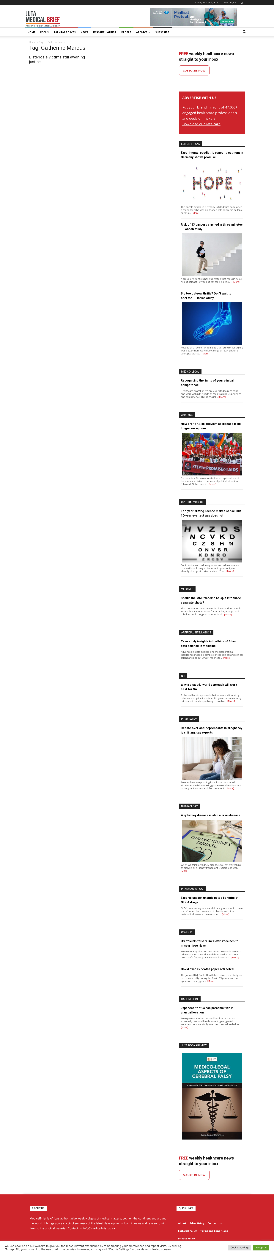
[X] (242, 2)
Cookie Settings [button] (240, 1247)
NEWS (84, 32)
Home (32, 42)
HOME (31, 32)
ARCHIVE (141, 32)
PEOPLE (126, 32)
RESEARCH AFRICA (104, 32)
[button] (244, 32)
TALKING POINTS (64, 32)
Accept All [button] (261, 1247)
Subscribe (162, 32)
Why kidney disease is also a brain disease (210, 815)
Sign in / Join (230, 2)
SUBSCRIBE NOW (194, 70)
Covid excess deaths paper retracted (207, 969)
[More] (195, 213)
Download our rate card (201, 124)
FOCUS (44, 32)
